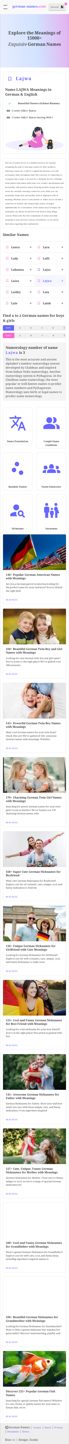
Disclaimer (13, 1431)
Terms (25, 1431)
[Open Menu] (5, 7)
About (47, 1427)
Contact (37, 1427)
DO (13, 1440)
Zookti (34, 1440)
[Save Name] (10, 79)
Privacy (58, 1427)
